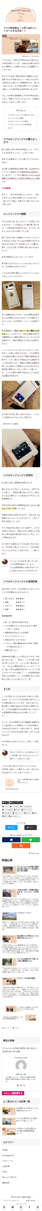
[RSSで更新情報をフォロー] (21, 845)
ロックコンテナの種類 (15, 118)
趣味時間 (5, 1183)
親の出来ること (15, 816)
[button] (38, 588)
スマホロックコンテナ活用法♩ (19, 121)
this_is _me (21, 1074)
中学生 (17, 810)
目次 (18, 110)
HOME (5, 1150)
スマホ (6, 806)
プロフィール (7, 1161)
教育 (5, 816)
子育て (6, 802)
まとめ (10, 128)
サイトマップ (21, 1204)
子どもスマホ (27, 810)
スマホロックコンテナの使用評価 (19, 124)
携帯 (34, 813)
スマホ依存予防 (26, 806)
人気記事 (5, 1166)
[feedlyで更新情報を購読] (30, 839)
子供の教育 (7, 813)
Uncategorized (8, 1155)
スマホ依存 (14, 806)
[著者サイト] (11, 839)
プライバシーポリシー (11, 1200)
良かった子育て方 (17, 802)
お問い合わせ (30, 1200)
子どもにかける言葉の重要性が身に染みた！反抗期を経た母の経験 (20, 1049)
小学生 (28, 813)
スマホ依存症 (8, 810)
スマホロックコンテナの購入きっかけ (21, 115)
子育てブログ (18, 813)
